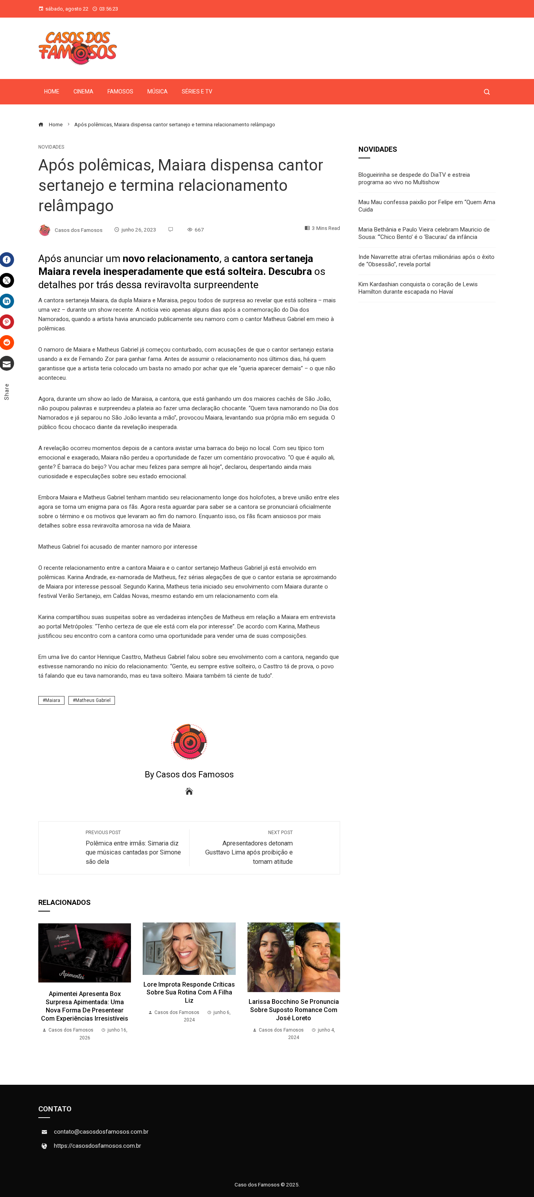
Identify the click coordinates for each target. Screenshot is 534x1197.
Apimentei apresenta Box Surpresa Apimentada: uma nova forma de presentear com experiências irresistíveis (84, 1006)
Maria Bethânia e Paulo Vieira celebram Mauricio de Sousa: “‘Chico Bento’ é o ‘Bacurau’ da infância (424, 233)
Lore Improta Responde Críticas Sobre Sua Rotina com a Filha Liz (189, 993)
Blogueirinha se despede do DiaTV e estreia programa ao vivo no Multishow (414, 178)
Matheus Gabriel (93, 700)
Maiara (52, 700)
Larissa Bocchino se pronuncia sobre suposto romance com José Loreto (294, 1010)
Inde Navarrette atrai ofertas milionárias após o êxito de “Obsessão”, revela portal (426, 260)
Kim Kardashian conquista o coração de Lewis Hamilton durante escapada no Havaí (418, 288)
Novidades (51, 147)
